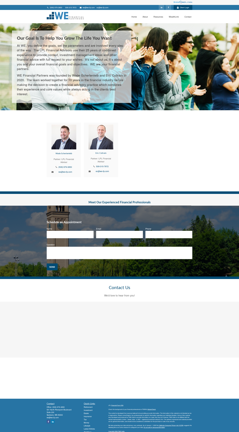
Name (49, 228)
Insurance (88, 416)
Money (86, 422)
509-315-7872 (70, 7)
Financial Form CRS (117, 405)
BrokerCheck (152, 409)
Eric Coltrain (100, 153)
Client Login (184, 7)
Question (51, 244)
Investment (88, 410)
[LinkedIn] (161, 7)
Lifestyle (87, 425)
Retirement (88, 407)
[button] (134, 16)
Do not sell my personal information (154, 427)
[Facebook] (168, 7)
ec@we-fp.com (102, 7)
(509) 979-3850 (56, 7)
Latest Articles (89, 429)
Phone (148, 228)
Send (52, 266)
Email (98, 228)
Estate (86, 413)
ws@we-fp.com (89, 7)
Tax (85, 419)
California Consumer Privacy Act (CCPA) (171, 425)
